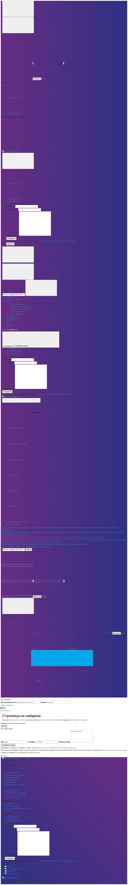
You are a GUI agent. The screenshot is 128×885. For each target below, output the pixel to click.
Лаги (71, 540)
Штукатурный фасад (13, 773)
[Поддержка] (18, 161)
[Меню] (18, 9)
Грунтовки (74, 532)
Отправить (11, 238)
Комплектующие (92, 528)
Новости (9, 321)
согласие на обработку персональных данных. (59, 241)
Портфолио (10, 316)
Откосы (37, 542)
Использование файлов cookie (115, 750)
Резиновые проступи (58, 537)
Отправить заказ (8, 745)
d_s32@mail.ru (12, 329)
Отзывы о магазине (14, 299)
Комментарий (64, 742)
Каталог (21, 400)
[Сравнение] (18, 581)
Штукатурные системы (108, 528)
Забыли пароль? (7, 705)
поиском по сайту (47, 720)
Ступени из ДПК (25, 540)
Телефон (31, 742)
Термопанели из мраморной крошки (42, 544)
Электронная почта (9, 702)
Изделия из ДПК (11, 780)
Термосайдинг (61, 544)
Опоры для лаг (102, 540)
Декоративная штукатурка (20, 307)
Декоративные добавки (114, 532)
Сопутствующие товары (77, 544)
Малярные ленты (22, 535)
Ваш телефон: (12, 210)
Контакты (10, 326)
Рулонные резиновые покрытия (37, 537)
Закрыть (10, 244)
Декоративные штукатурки (60, 528)
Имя (2, 742)
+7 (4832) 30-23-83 (14, 113)
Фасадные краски (79, 528)
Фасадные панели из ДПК (42, 540)
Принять (4, 756)
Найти (28, 549)
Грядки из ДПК (90, 540)
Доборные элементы (30, 547)
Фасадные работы (17, 304)
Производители (12, 319)
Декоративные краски (60, 532)
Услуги (9, 302)
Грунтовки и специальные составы (36, 528)
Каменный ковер (16, 314)
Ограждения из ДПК (61, 540)
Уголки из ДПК (78, 540)
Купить (4, 726)
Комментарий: (12, 235)
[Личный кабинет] (17, 565)
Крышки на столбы (47, 542)
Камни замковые (27, 542)
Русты (18, 542)
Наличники (10, 542)
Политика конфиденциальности (17, 808)
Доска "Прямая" (16, 547)
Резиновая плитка (74, 537)
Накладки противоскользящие (94, 537)
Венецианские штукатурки (41, 532)
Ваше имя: (10, 206)
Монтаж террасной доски (20, 309)
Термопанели (10, 782)
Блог (8, 323)
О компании (10, 297)
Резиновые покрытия (18, 311)
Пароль (44, 702)
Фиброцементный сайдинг (15, 785)
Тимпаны (58, 542)
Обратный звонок (13, 201)
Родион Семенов (20, 768)
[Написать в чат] (62, 658)
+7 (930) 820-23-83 (14, 98)
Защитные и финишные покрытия (91, 532)
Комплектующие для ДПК (118, 540)
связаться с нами (18, 720)
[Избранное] (49, 581)
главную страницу (79, 720)
